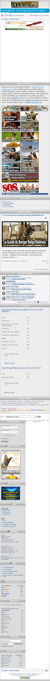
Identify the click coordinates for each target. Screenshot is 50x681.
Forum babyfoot (8, 569)
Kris (5, 612)
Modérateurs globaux (23, 410)
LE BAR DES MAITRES (18, 279)
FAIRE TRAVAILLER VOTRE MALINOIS (23, 294)
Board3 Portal (36, 420)
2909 (21, 595)
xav (5, 629)
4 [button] (44, 302)
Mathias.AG (7, 659)
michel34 (6, 593)
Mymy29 (6, 627)
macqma (6, 589)
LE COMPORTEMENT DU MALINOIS (22, 284)
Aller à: (3, 416)
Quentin (6, 631)
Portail (5, 19)
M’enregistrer (4, 438)
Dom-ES (14, 298)
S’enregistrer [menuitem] (35, 15)
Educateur (34, 410)
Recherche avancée (7, 646)
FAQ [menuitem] (7, 15)
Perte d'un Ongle (8, 206)
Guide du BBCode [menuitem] (9, 522)
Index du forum (14, 670)
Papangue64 (7, 661)
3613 (21, 589)
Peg (5, 625)
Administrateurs (12, 410)
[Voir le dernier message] (2, 215)
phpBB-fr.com (28, 676)
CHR (5, 595)
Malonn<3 (6, 614)
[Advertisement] (25, 56)
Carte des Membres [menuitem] (18, 15)
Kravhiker (6, 665)
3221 (21, 593)
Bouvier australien (9, 203)
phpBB (19, 673)
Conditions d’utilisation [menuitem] (10, 524)
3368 (21, 591)
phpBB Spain (34, 675)
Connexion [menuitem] (45, 15)
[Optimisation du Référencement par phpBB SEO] (25, 678)
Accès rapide (2, 15)
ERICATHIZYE (8, 618)
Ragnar (14, 283)
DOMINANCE (7, 205)
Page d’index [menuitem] (7, 510)
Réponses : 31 (15, 261)
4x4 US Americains (9, 567)
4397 (21, 587)
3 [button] (42, 302)
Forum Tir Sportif (8, 573)
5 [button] (46, 302)
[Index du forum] (25, 4)
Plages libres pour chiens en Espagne (20, 297)
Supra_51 (6, 623)
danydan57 (15, 293)
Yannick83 (7, 616)
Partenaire (40, 410)
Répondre (24, 261)
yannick (14, 278)
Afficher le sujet (9, 363)
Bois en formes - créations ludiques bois (13, 576)
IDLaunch (18, 675)
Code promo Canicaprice (10, 571)
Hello (13, 288)
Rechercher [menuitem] (7, 512)
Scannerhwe (5, 559)
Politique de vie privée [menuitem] (10, 526)
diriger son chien (12, 292)
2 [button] (40, 302)
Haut (47, 263)
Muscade (6, 663)
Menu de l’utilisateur (14, 422)
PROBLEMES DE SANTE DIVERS (21, 289)
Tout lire (45, 261)
